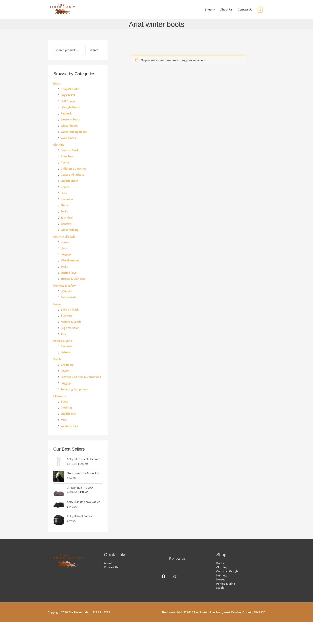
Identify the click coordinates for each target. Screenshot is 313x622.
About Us (226, 9)
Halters (65, 352)
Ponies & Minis (62, 340)
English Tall (68, 95)
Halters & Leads (71, 321)
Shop (208, 9)
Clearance (59, 396)
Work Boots (68, 138)
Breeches (67, 156)
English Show (69, 180)
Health (65, 371)
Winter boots (69, 125)
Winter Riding (69, 229)
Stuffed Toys (68, 272)
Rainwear (67, 199)
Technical (67, 217)
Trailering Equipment (74, 389)
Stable (57, 359)
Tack (63, 334)
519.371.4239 (101, 612)
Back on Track (70, 150)
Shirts (64, 205)
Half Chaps (68, 101)
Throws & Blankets (73, 278)
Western (66, 223)
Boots (57, 83)
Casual (65, 162)
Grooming (67, 364)
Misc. (64, 420)
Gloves (65, 187)
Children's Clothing (73, 168)
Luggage (66, 254)
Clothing (66, 407)
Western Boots (70, 119)
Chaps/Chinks (70, 89)
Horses (220, 579)
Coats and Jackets (72, 174)
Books (65, 242)
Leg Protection (70, 328)
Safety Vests (68, 297)
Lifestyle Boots (70, 107)
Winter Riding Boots (74, 132)
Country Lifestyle (64, 236)
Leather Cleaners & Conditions (81, 377)
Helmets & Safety (64, 285)
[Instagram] (174, 576)
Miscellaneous (70, 260)
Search (93, 50)
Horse (57, 304)
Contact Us (245, 9)
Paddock (66, 113)
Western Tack (69, 426)
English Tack (68, 413)
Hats (64, 193)
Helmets (66, 291)
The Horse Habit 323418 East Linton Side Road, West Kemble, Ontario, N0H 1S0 (213, 612)
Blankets (66, 315)
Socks (64, 211)
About (108, 563)
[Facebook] (163, 576)
